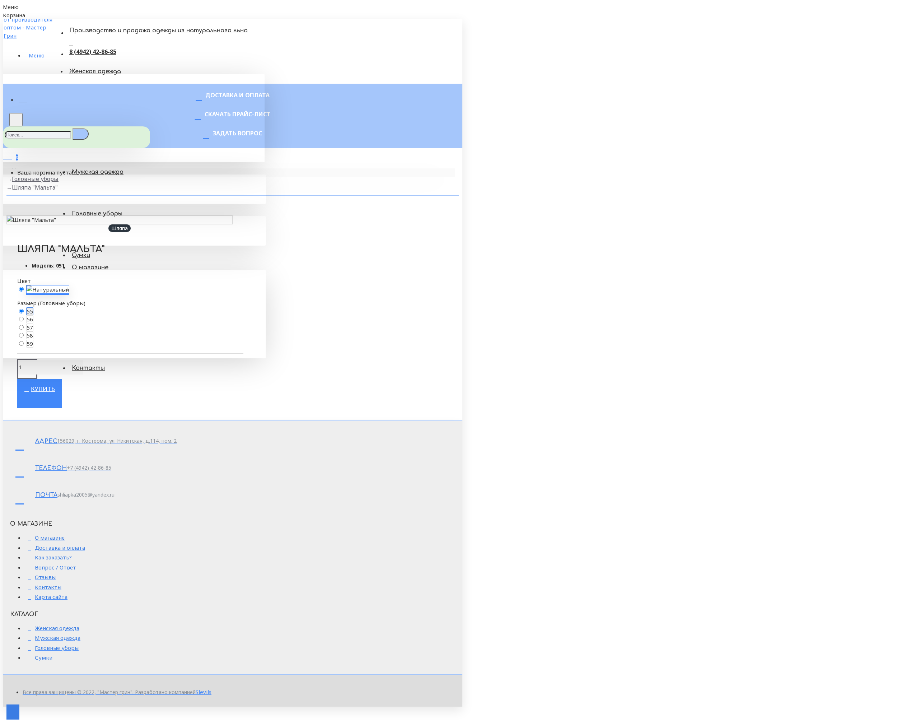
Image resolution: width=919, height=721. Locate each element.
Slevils (203, 692)
